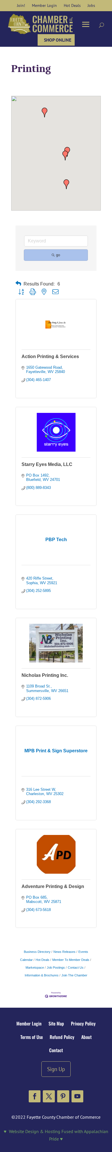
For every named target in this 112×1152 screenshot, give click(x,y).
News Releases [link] (64, 951)
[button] (66, 184)
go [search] (58, 255)
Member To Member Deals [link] (70, 959)
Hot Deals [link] (42, 959)
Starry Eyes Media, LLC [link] (47, 464)
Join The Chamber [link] (74, 975)
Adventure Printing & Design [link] (53, 886)
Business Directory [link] (37, 951)
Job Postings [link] (56, 967)
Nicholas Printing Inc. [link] (45, 675)
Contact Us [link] (76, 967)
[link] (20, 5)
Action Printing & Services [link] (50, 356)
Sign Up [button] (56, 1069)
